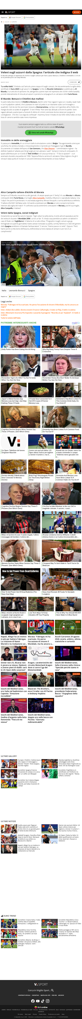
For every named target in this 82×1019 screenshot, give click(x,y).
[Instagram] (47, 1002)
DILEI (57, 1009)
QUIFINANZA (69, 1009)
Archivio (61, 995)
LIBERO (4, 1009)
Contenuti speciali (24, 995)
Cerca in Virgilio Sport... (39, 990)
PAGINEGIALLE (16, 1009)
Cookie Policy (42, 1014)
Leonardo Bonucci (17, 290)
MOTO (51, 648)
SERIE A (24, 622)
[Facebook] (33, 1002)
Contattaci (35, 995)
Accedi (76, 12)
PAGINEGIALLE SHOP (26, 1009)
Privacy (35, 1014)
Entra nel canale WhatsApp (42, 132)
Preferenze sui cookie (54, 1014)
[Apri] (2, 12)
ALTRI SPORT (22, 674)
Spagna (31, 290)
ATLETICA (77, 648)
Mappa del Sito (45, 995)
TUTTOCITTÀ (51, 1009)
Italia (4, 290)
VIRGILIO (9, 1009)
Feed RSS (54, 995)
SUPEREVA (41, 1011)
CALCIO (7, 22)
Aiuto (63, 1014)
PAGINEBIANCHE (43, 1009)
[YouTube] (38, 1002)
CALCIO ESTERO (49, 622)
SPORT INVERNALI (48, 700)
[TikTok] (42, 1002)
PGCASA (35, 1009)
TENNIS (24, 648)
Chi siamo (20, 1014)
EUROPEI (14, 22)
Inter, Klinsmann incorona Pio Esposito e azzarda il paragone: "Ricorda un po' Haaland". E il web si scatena (40, 314)
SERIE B (78, 622)
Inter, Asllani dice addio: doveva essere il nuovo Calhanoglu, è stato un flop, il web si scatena (38, 310)
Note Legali (28, 1014)
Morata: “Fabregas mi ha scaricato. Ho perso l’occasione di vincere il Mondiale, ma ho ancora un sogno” (39, 305)
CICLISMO (50, 674)
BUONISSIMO (76, 1009)
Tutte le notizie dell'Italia (10, 318)
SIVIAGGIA (62, 1009)
